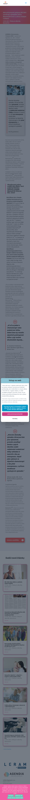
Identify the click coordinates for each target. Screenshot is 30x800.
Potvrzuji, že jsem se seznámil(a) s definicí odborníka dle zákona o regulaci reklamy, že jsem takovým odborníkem (15, 408)
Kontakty (15, 418)
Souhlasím (10, 795)
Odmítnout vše (18, 795)
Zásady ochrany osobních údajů (15, 797)
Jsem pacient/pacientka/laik (14, 414)
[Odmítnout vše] (28, 792)
